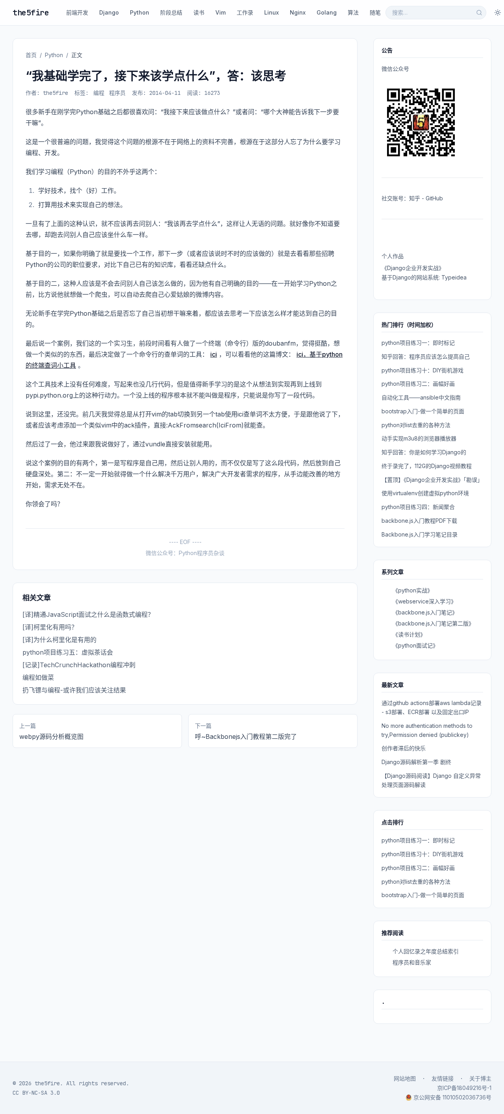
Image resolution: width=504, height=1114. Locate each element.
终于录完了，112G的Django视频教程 (427, 466)
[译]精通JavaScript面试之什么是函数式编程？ (88, 614)
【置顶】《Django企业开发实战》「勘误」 (432, 479)
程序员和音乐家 (412, 962)
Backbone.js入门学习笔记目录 (420, 534)
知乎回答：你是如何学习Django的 (424, 452)
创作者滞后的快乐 (404, 748)
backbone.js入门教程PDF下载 (419, 520)
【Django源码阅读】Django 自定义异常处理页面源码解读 (431, 780)
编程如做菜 (38, 677)
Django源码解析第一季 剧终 (416, 762)
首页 (31, 55)
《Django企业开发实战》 (413, 268)
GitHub (434, 198)
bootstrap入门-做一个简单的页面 (423, 411)
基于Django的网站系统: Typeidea (424, 277)
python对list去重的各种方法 (416, 425)
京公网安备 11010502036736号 (452, 1097)
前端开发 (77, 12)
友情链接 (443, 1078)
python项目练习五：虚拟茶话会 (67, 652)
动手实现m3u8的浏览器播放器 (419, 438)
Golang (327, 12)
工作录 (245, 12)
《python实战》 (413, 590)
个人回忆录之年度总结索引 (426, 951)
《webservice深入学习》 (424, 601)
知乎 (414, 198)
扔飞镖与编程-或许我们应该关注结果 (74, 690)
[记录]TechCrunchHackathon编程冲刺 (78, 665)
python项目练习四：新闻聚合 (418, 506)
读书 (198, 12)
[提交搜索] (479, 12)
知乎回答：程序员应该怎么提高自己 (426, 356)
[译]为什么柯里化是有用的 (59, 640)
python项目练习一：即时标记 (418, 342)
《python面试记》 (415, 645)
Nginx (298, 12)
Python (139, 12)
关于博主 (480, 1078)
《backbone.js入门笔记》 (425, 612)
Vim (220, 12)
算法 (353, 12)
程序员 (117, 92)
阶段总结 (171, 12)
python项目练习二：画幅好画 (418, 383)
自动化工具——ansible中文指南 (421, 397)
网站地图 (405, 1078)
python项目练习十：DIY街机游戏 (422, 370)
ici (213, 354)
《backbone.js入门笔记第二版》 (433, 623)
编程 (98, 92)
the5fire (31, 12)
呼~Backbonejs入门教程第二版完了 (246, 736)
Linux (271, 12)
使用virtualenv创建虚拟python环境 (425, 493)
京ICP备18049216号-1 (464, 1087)
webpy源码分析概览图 (51, 736)
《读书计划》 (409, 634)
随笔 (375, 12)
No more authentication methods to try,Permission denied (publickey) (427, 730)
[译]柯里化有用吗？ (50, 627)
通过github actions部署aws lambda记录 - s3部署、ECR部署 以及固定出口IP (432, 707)
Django (109, 12)
